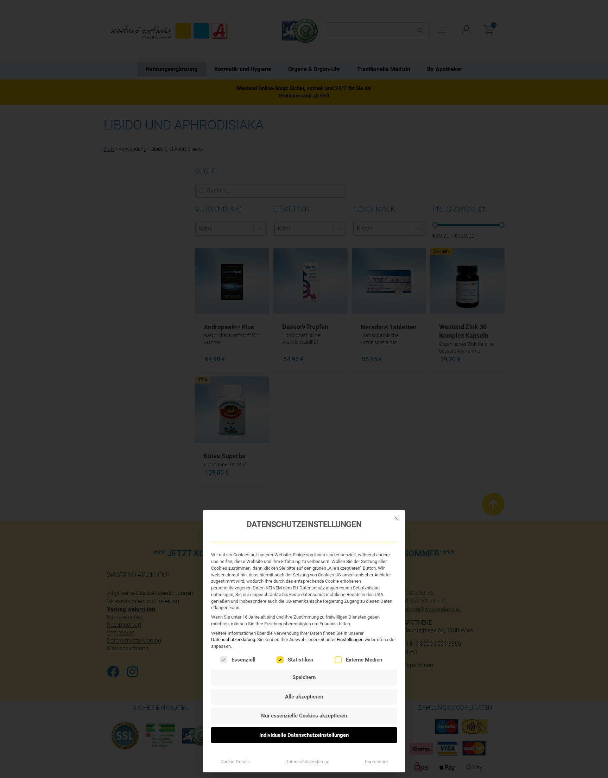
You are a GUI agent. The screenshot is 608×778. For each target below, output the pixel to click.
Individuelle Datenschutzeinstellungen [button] (304, 735)
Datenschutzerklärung (233, 639)
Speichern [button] (304, 677)
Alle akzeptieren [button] (304, 697)
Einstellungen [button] (350, 639)
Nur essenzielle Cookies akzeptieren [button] (304, 716)
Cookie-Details (235, 761)
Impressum (376, 761)
